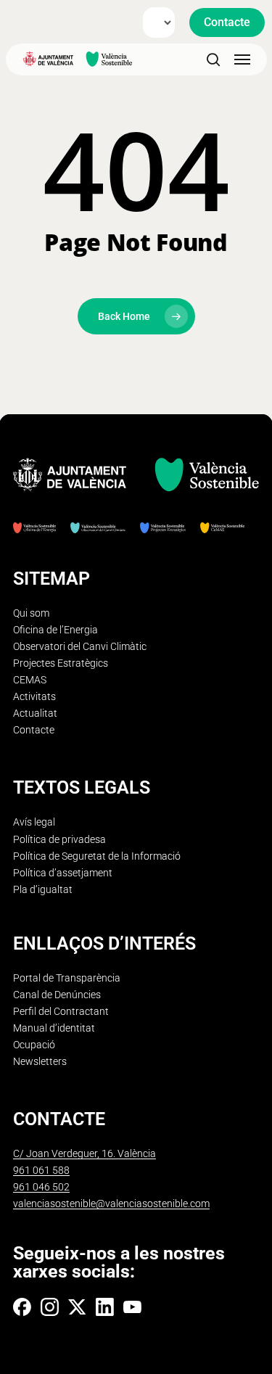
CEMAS (29, 680)
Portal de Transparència (66, 978)
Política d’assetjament (62, 873)
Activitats (34, 697)
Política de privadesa (59, 840)
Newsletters (40, 1062)
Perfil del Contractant (61, 1011)
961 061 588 (41, 1170)
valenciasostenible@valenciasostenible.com (111, 1204)
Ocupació (34, 1045)
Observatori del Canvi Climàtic (80, 647)
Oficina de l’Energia (55, 630)
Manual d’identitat (54, 1028)
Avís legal (34, 822)
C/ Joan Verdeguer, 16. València (84, 1154)
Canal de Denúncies (57, 995)
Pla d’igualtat (43, 890)
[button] (227, 22)
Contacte (33, 730)
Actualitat (35, 713)
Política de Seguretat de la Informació (97, 856)
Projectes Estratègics (60, 663)
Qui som (31, 613)
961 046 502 (41, 1187)
